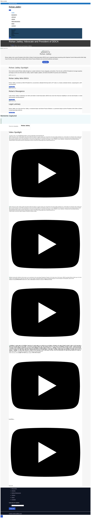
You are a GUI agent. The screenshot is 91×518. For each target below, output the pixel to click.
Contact (14, 26)
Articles (14, 17)
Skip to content (4, 1)
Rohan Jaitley (15, 7)
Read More (45, 62)
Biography (14, 29)
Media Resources (16, 21)
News (13, 23)
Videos (13, 19)
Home (13, 12)
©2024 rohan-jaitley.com (15, 513)
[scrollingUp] (2, 516)
